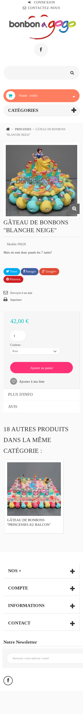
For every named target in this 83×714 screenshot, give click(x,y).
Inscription (64, 658)
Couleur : (16, 345)
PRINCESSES (23, 129)
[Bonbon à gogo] (42, 27)
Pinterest (15, 279)
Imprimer (16, 299)
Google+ (50, 271)
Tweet (13, 271)
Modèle (12, 244)
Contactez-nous (44, 8)
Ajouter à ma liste (31, 381)
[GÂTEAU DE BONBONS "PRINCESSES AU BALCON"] (34, 489)
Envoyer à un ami (21, 293)
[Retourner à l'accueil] (8, 129)
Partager (30, 271)
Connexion (44, 2)
